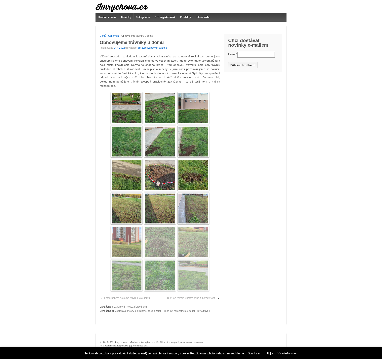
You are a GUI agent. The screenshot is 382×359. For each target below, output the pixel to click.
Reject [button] (270, 353)
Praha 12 (168, 311)
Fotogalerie (143, 17)
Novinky (126, 17)
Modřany (119, 311)
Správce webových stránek (152, 47)
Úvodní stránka (107, 17)
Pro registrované (165, 17)
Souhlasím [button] (254, 353)
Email (232, 54)
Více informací (287, 353)
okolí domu (140, 311)
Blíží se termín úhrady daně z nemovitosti (191, 297)
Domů (103, 35)
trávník (206, 311)
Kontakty (185, 17)
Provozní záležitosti (136, 306)
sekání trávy (195, 311)
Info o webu (203, 17)
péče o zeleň (155, 311)
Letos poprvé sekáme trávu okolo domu (127, 297)
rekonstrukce (181, 311)
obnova (129, 311)
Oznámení (113, 35)
